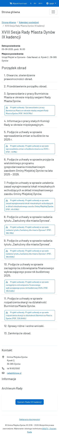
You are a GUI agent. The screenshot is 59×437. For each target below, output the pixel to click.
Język (51, 3)
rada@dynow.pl (14, 373)
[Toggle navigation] (53, 12)
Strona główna (9, 22)
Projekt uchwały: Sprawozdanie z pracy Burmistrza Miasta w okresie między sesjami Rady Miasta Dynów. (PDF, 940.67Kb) (27, 110)
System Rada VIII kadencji (29, 402)
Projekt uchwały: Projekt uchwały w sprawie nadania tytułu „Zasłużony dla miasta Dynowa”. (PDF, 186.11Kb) (28, 230)
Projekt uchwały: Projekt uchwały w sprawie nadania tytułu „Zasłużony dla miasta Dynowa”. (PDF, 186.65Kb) (28, 254)
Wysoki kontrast (19, 3)
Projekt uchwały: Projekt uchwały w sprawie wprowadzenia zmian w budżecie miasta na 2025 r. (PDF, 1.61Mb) (28, 149)
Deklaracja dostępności (29, 419)
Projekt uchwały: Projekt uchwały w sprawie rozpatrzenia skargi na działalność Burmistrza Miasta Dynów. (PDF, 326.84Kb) (29, 315)
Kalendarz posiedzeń (29, 22)
